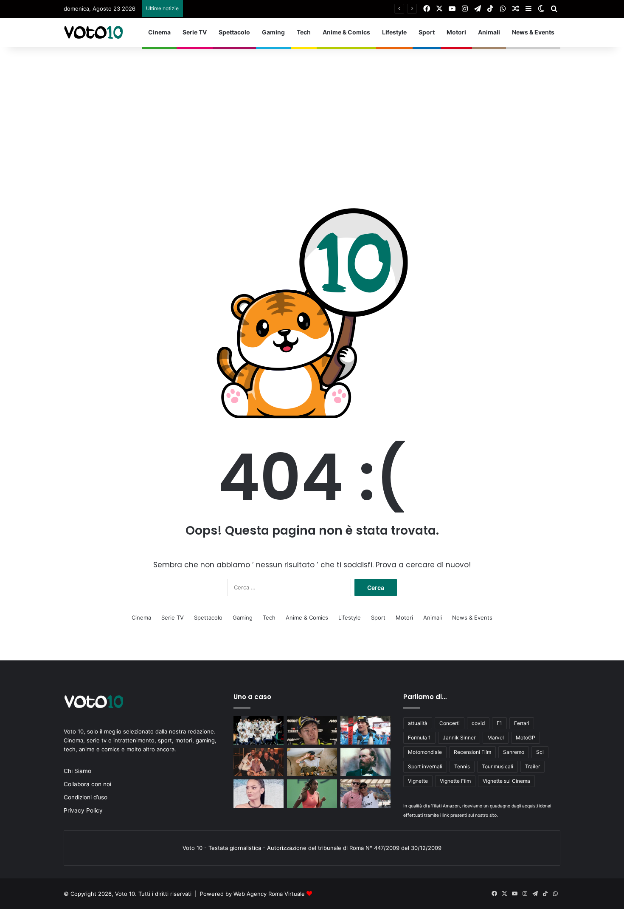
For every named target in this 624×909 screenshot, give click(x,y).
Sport (427, 32)
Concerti (449, 723)
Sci (540, 752)
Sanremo (513, 752)
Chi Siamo (77, 770)
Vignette (418, 781)
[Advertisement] (312, 110)
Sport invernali (425, 766)
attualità (417, 723)
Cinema (159, 32)
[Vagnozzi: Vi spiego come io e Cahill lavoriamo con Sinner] (258, 762)
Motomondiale (425, 752)
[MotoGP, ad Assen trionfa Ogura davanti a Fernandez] (312, 730)
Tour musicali (497, 766)
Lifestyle (394, 32)
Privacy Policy (83, 810)
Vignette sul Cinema (506, 781)
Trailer (532, 766)
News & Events (533, 32)
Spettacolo (234, 32)
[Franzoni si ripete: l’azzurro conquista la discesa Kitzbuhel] (365, 730)
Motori (456, 32)
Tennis (462, 766)
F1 (499, 723)
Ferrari (521, 723)
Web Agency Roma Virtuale (269, 893)
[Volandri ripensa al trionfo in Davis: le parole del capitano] (258, 730)
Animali (489, 32)
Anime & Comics (346, 32)
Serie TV (195, 32)
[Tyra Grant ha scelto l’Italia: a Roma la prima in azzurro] (312, 793)
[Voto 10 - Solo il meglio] (93, 32)
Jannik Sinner (459, 737)
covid (478, 723)
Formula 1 (419, 737)
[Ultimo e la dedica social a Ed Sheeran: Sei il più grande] (365, 793)
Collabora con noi (87, 784)
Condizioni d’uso (85, 797)
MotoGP (525, 737)
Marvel (495, 737)
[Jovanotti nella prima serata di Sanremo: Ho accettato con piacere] (365, 762)
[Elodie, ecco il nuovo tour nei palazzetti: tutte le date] (258, 793)
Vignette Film (455, 781)
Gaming (273, 32)
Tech (304, 32)
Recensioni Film (472, 752)
